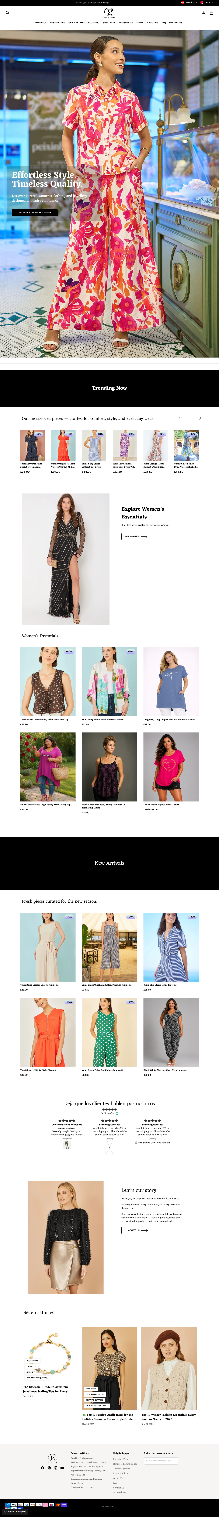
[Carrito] (211, 13)
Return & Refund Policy (125, 1464)
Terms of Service (121, 1469)
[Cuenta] (203, 13)
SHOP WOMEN (131, 537)
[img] (109, 1110)
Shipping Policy (121, 1459)
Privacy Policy (120, 1473)
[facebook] (42, 1468)
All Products (119, 1493)
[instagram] (55, 1468)
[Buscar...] (7, 12)
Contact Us (118, 1488)
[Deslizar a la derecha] (197, 418)
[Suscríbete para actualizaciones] (174, 1461)
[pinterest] (49, 1468)
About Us (118, 1478)
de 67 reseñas (107, 1113)
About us (134, 1230)
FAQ (115, 1483)
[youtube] (62, 1468)
